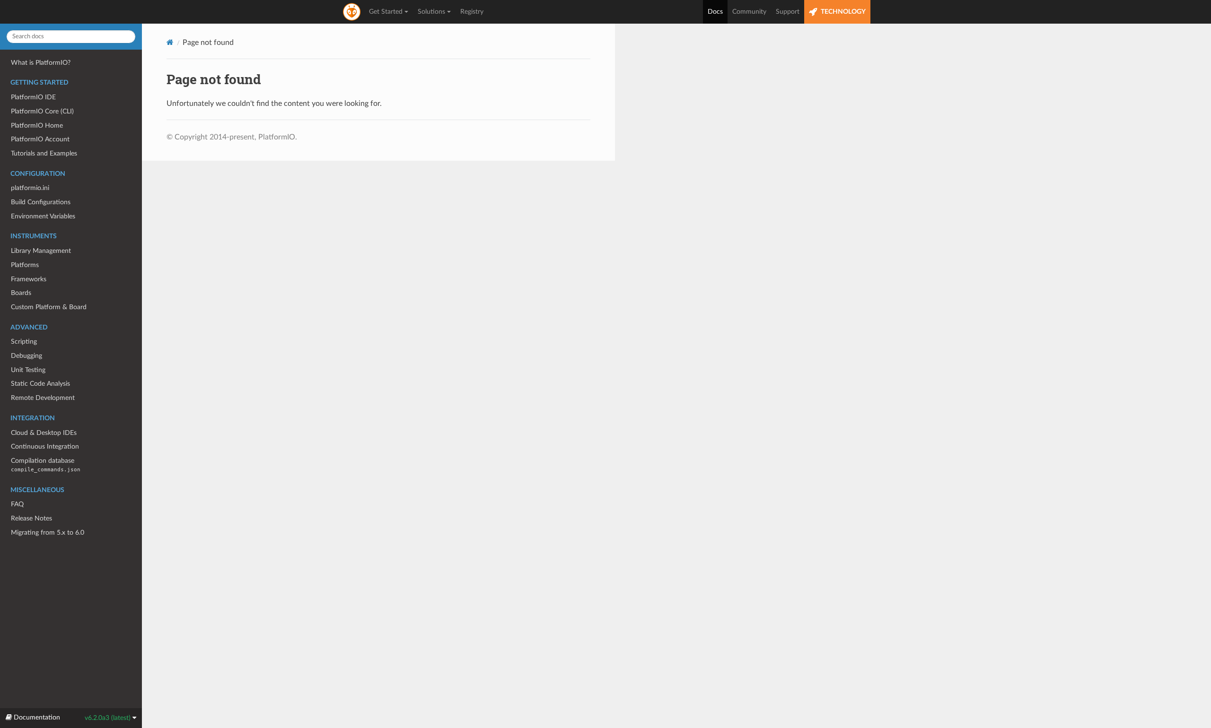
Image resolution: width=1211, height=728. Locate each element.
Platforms (25, 265)
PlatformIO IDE (33, 97)
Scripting (24, 341)
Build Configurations (40, 202)
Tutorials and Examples (44, 153)
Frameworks (28, 279)
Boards (21, 292)
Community (749, 12)
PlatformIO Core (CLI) (42, 111)
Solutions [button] (431, 12)
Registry (471, 12)
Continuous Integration (45, 446)
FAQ (17, 504)
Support (787, 12)
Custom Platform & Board (49, 307)
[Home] (170, 42)
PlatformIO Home (37, 125)
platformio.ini (30, 187)
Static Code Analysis (40, 383)
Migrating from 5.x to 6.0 (47, 532)
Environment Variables (43, 216)
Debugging (26, 355)
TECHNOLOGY (842, 12)
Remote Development (43, 397)
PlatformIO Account (40, 139)
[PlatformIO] (352, 12)
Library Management (41, 250)
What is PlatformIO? (40, 62)
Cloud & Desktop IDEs (44, 432)
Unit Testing (28, 369)
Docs (715, 12)
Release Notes (31, 518)
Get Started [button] (386, 12)
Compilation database (45, 465)
